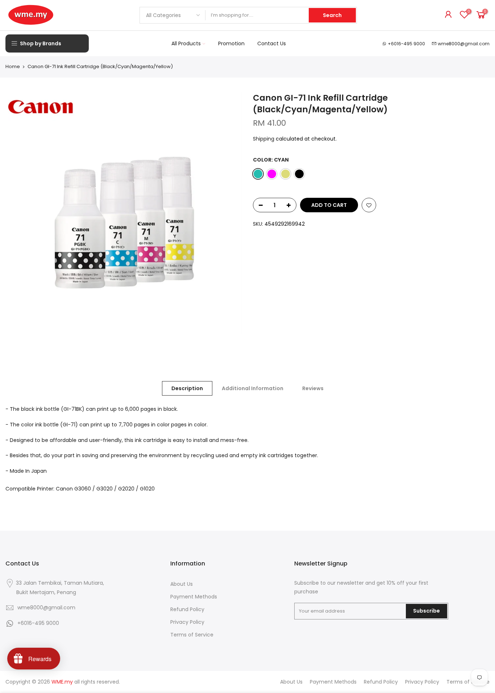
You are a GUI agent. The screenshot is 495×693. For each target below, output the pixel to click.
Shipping (263, 138)
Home (12, 66)
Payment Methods (193, 596)
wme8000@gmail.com (464, 44)
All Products (186, 43)
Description (187, 388)
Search (332, 15)
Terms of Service (191, 634)
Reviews (313, 388)
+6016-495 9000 (406, 44)
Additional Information (252, 388)
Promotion (231, 43)
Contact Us (271, 43)
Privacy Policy (187, 622)
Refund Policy (187, 609)
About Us (181, 584)
